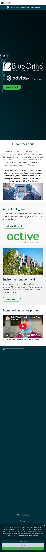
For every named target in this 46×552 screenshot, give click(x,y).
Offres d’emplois (23, 515)
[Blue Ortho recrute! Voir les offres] (8, 7)
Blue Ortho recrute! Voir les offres (25, 8)
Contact (23, 521)
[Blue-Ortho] (6, 3)
